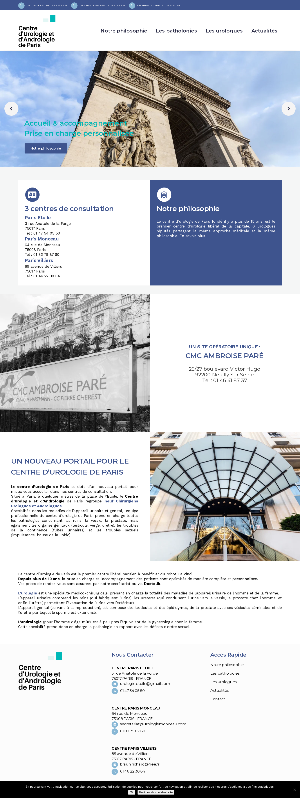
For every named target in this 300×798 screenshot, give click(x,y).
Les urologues (223, 682)
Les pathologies (225, 673)
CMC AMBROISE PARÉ (225, 355)
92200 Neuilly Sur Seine (224, 375)
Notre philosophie (46, 148)
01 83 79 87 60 (117, 5)
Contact (217, 699)
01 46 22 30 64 (171, 5)
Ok (132, 792)
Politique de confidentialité (156, 792)
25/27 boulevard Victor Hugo (224, 369)
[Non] (294, 789)
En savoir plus (192, 236)
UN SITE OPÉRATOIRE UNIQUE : (224, 346)
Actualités (219, 690)
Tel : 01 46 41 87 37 (224, 380)
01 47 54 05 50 (59, 5)
